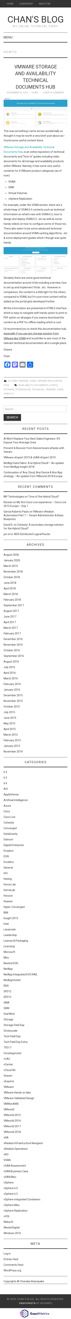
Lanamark (10, 929)
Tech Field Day (12, 1036)
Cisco (7, 811)
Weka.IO (8, 1221)
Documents (41, 385)
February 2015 (12, 740)
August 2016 (11, 661)
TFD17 (7, 1047)
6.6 (5, 783)
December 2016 (13, 639)
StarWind (9, 1013)
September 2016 (14, 655)
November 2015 (13, 700)
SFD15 (7, 996)
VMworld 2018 (12, 1131)
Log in (7, 1253)
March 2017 (11, 627)
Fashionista (27, 1303)
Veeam (8, 1075)
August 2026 (11, 554)
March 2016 (11, 678)
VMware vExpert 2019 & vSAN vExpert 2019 (30, 457)
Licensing (9, 946)
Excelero (9, 861)
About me (45, 3)
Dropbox (9, 850)
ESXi (6, 856)
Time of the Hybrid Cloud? (43, 496)
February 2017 (12, 633)
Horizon (8, 895)
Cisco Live (9, 816)
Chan (34, 92)
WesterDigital (12, 1227)
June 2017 (10, 616)
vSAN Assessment (15, 1165)
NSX (6, 985)
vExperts (9, 1081)
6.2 (5, 771)
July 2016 (9, 667)
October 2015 (12, 706)
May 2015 (9, 723)
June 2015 (10, 717)
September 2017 (14, 605)
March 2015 (11, 734)
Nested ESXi (11, 963)
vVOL (7, 385)
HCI (6, 873)
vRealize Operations (16, 1148)
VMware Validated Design (19, 1098)
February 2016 (12, 684)
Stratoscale (10, 1030)
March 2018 (11, 594)
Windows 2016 (12, 1233)
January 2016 (12, 689)
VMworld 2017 (12, 1126)
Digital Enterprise (14, 845)
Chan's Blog (35, 19)
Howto (53, 385)
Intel (6, 923)
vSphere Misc (12, 1205)
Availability (25, 385)
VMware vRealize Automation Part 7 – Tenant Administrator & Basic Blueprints (34, 515)
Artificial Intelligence (16, 800)
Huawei (8, 901)
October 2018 (12, 577)
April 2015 (10, 729)
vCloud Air (10, 1070)
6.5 (9, 380)
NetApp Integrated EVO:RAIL (20, 974)
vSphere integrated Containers (22, 1199)
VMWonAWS (11, 1103)
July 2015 (9, 712)
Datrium (8, 839)
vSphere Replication (49, 380)
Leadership (26, 3)
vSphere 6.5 (11, 1193)
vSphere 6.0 (11, 1188)
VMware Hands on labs (17, 1092)
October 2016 (12, 650)
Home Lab (10, 884)
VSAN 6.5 (9, 393)
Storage (8, 1019)
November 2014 (13, 751)
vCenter (8, 1064)
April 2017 (10, 622)
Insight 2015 (11, 918)
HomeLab (9, 890)
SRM (14, 380)
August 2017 (11, 610)
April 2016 (10, 672)
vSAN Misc (10, 1176)
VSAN (33, 380)
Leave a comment (53, 92)
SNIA (6, 1002)
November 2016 (13, 644)
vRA (6, 1137)
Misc (6, 957)
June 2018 (10, 582)
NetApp (8, 968)
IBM (6, 912)
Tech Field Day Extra (15, 1041)
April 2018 (10, 588)
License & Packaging (16, 940)
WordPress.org (12, 1270)
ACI (6, 788)
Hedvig (8, 878)
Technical (38, 389)
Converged (10, 828)
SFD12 (7, 991)
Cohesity (9, 822)
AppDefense (11, 794)
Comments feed (13, 1264)
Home (10, 3)
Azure (7, 805)
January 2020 (12, 560)
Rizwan (8, 502)
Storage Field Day (14, 1025)
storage (9, 389)
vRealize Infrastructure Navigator (23, 1143)
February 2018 (12, 599)
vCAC (7, 1058)
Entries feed (11, 1259)
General (8, 867)
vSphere (9, 1182)
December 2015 (13, 695)
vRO (6, 1154)
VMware (23, 380)
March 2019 (11, 565)
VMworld (9, 1109)
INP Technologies (14, 496)
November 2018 (13, 571)
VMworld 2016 (12, 1120)
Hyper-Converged (14, 906)
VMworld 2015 (12, 1115)
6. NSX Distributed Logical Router (30, 534)
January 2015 (12, 745)
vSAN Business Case (16, 1171)
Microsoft (9, 951)
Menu (8, 37)
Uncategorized (12, 1053)
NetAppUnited (12, 980)
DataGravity (11, 833)
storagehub (23, 389)
